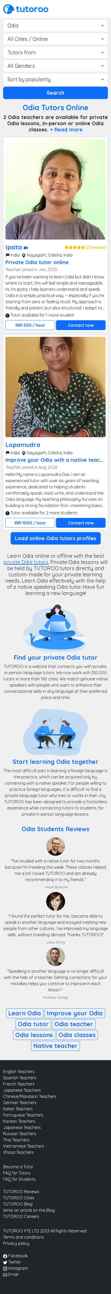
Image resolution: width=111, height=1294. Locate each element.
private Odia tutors (25, 562)
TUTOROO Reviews (21, 1191)
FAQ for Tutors (16, 1173)
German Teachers (20, 1102)
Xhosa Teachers (18, 1152)
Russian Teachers (19, 1133)
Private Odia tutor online (37, 262)
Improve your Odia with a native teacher (56, 460)
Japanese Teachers (22, 1090)
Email (12, 1274)
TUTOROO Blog (18, 1204)
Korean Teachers (19, 1121)
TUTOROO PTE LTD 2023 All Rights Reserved (44, 1230)
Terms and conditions (23, 1237)
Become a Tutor (18, 1166)
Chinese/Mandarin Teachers (29, 1096)
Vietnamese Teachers (23, 1146)
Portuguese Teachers (23, 1115)
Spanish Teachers (19, 1077)
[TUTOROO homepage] (25, 8)
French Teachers (19, 1084)
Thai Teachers (16, 1139)
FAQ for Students (19, 1179)
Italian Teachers (18, 1108)
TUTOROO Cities (18, 1197)
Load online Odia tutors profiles (55, 538)
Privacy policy (16, 1243)
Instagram (17, 1268)
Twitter (14, 1262)
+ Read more (66, 129)
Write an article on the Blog (29, 1210)
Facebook (17, 1255)
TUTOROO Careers (21, 1216)
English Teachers (19, 1071)
